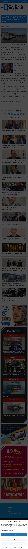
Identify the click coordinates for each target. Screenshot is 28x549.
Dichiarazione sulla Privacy (18, 547)
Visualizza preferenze (14, 544)
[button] (26, 521)
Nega (14, 539)
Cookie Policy (8, 547)
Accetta (14, 534)
